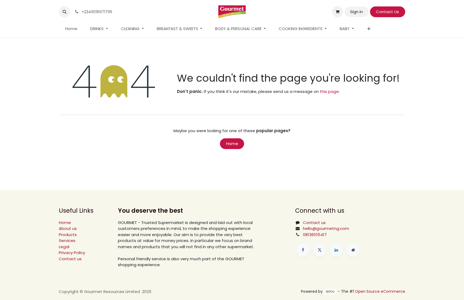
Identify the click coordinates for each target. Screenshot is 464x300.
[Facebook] (303, 250)
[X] (320, 250)
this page (329, 91)
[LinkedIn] (336, 250)
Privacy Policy (72, 252)
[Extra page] (353, 250)
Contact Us (387, 12)
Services (67, 240)
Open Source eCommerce (380, 291)
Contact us (70, 259)
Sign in (356, 12)
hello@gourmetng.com (326, 228)
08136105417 (315, 234)
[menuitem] (71, 29)
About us (68, 228)
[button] (64, 11)
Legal (64, 247)
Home (232, 143)
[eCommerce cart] (337, 11)
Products (68, 234)
